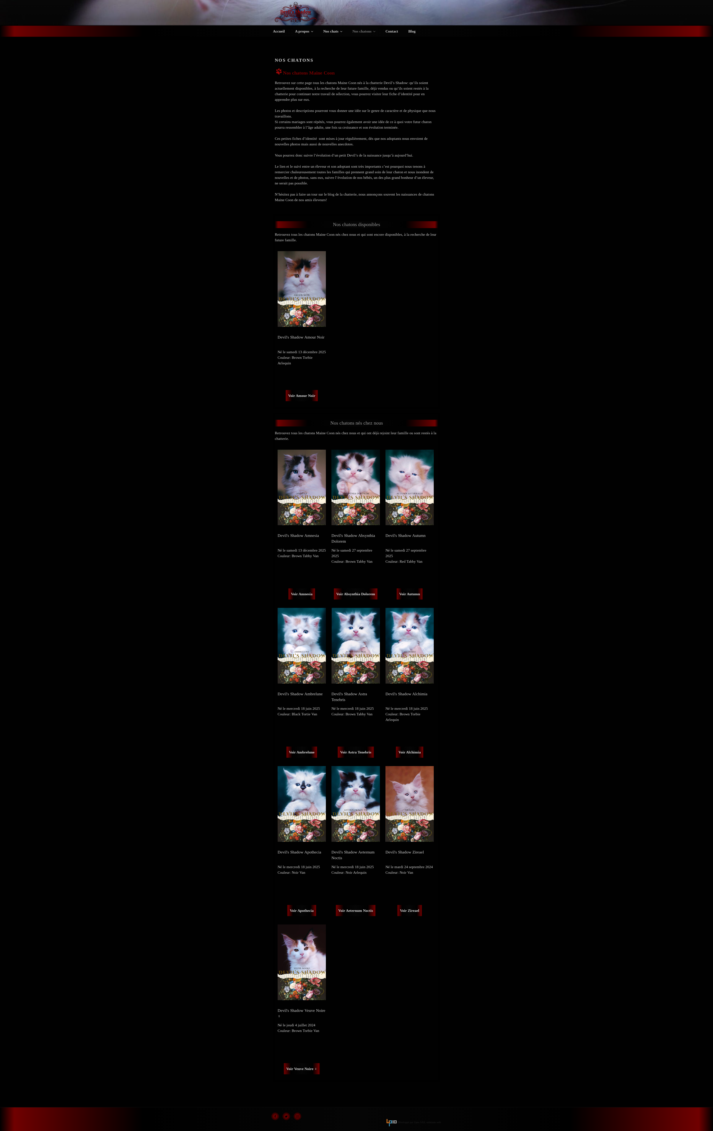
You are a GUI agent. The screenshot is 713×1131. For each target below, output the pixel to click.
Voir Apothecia (302, 910)
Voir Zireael (409, 910)
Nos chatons (362, 31)
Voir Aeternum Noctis (355, 910)
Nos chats (330, 31)
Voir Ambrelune (302, 752)
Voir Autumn (409, 594)
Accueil (279, 31)
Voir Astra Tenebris (355, 752)
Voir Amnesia (301, 594)
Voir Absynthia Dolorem (355, 594)
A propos (302, 31)
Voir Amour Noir (301, 396)
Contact (391, 31)
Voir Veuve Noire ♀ (301, 1069)
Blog (412, 31)
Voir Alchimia (409, 752)
